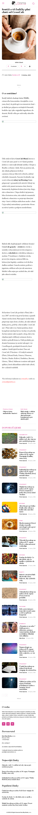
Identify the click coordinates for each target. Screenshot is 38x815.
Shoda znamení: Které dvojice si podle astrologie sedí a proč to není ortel (27, 526)
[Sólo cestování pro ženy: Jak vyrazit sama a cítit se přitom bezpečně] (9, 610)
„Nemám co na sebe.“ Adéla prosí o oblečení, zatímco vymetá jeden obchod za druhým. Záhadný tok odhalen (27, 631)
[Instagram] (8, 724)
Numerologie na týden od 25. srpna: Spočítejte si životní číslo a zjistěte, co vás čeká (27, 651)
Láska (21, 520)
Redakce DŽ (16, 75)
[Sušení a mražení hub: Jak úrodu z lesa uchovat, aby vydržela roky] (9, 575)
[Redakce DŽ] (3, 75)
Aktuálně (22, 503)
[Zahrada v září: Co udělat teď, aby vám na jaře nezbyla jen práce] (9, 438)
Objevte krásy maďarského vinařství (10, 412)
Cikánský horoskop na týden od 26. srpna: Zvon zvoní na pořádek (27, 595)
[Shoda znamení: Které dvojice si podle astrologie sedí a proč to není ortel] (9, 524)
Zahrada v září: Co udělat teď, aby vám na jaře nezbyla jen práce (27, 439)
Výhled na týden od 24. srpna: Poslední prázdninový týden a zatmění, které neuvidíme (27, 685)
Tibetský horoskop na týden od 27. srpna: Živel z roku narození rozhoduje (27, 543)
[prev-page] (3, 695)
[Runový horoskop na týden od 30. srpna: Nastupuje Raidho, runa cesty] (9, 453)
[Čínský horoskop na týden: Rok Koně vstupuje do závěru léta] (9, 667)
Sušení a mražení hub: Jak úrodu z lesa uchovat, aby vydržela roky (27, 577)
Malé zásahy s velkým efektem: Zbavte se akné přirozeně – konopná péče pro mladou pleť (28, 415)
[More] (30, 66)
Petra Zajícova (23, 443)
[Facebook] (3, 724)
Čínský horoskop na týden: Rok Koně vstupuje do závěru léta (27, 668)
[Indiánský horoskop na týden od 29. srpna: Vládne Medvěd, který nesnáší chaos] (9, 471)
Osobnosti (22, 623)
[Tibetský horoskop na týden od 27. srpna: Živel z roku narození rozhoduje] (9, 541)
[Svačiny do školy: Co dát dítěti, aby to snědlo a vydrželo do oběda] (9, 558)
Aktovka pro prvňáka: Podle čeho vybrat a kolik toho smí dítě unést (27, 509)
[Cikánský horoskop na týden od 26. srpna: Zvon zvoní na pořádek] (9, 593)
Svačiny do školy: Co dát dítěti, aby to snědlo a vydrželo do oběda (26, 560)
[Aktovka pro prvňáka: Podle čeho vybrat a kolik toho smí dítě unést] (9, 507)
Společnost (23, 450)
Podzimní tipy (23, 434)
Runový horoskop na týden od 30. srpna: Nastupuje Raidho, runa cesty (27, 455)
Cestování (22, 606)
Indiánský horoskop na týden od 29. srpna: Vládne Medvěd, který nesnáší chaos (27, 472)
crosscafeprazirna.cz (8, 382)
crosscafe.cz (25, 378)
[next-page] (6, 695)
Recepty (21, 572)
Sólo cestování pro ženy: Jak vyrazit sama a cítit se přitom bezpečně (27, 612)
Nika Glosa (22, 638)
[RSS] (12, 724)
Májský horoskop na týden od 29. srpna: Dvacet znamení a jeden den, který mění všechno (27, 491)
